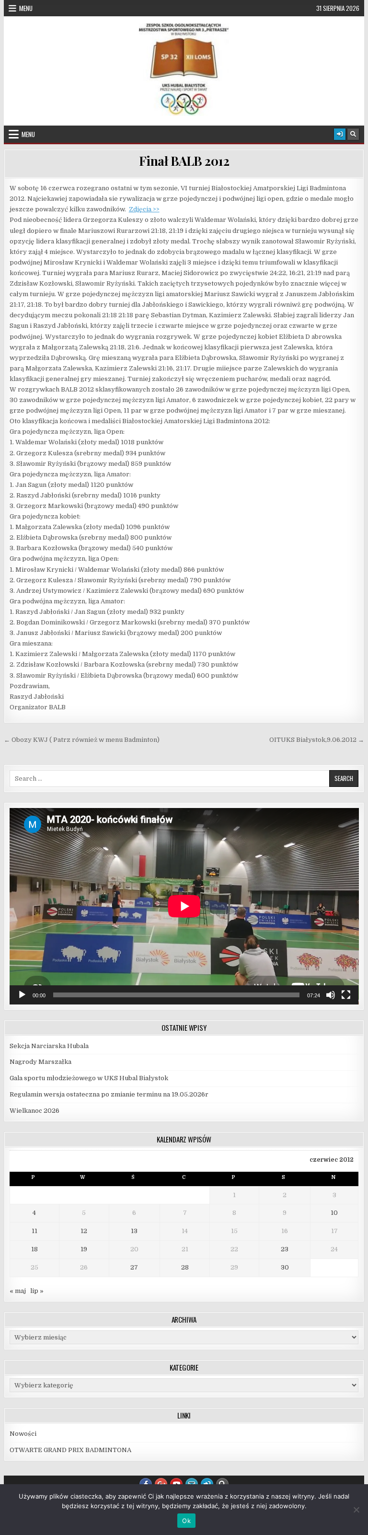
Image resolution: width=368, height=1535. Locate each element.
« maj (18, 1290)
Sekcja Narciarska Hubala (49, 1046)
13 (134, 1231)
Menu (26, 8)
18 (34, 1249)
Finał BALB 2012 (184, 160)
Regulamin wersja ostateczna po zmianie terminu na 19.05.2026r (109, 1094)
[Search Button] (353, 134)
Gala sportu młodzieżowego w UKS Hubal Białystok (89, 1078)
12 (83, 1231)
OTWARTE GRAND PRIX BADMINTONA (71, 1450)
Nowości (23, 1433)
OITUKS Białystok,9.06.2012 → (316, 739)
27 (134, 1267)
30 (285, 1267)
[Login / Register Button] (339, 134)
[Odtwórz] (22, 995)
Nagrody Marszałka (40, 1061)
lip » (37, 1290)
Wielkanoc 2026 (34, 1110)
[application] (184, 906)
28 (185, 1267)
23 (284, 1249)
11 (34, 1231)
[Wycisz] (330, 995)
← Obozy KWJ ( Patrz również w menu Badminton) (82, 739)
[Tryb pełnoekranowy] (346, 995)
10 (334, 1212)
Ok (186, 1520)
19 (83, 1249)
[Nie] (356, 1509)
